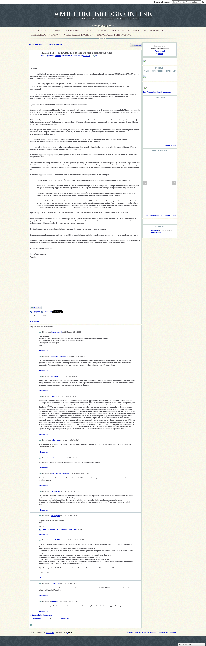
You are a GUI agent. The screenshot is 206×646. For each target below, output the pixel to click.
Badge (130, 632)
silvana (54, 396)
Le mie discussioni (54, 44)
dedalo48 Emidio (58, 540)
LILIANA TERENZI (58, 356)
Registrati (158, 2)
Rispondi (34, 321)
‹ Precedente (36, 619)
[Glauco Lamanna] (154, 121)
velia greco (55, 440)
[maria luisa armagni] (154, 137)
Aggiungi (137, 45)
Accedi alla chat (185, 644)
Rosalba (58, 56)
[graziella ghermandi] (162, 137)
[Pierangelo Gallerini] (162, 113)
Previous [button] (145, 183)
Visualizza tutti (170, 145)
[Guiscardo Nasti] (154, 113)
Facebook (48, 312)
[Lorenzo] (170, 137)
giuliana (54, 376)
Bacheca (86, 56)
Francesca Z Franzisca (60, 473)
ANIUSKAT (55, 583)
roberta (54, 458)
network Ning (156, 232)
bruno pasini (56, 332)
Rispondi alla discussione (41, 615)
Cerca (203, 2)
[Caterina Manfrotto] (147, 129)
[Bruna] (154, 105)
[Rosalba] (34, 60)
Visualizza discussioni (104, 56)
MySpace (36, 312)
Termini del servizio (167, 632)
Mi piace (37, 308)
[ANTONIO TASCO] (162, 121)
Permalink (40, 332)
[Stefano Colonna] (147, 105)
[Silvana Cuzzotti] (170, 129)
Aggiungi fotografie (154, 215)
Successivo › (64, 619)
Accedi (167, 2)
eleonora (54, 601)
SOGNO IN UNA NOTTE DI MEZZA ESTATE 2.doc (59, 529)
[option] (160, 183)
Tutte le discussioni (36, 44)
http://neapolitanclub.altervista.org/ (157, 92)
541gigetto (55, 491)
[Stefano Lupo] (170, 105)
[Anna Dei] (170, 121)
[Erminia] (154, 129)
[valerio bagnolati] (162, 129)
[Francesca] (147, 113)
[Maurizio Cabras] (170, 113)
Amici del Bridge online (103, 14)
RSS (31, 625)
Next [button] (174, 183)
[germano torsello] (147, 121)
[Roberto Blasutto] (147, 137)
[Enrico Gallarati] (162, 105)
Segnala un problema (145, 632)
